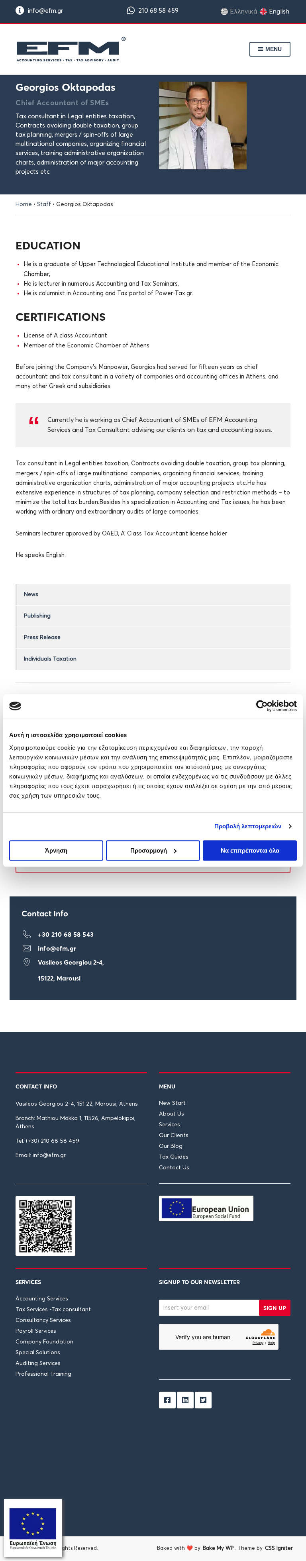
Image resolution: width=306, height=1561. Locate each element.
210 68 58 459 (157, 11)
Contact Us (174, 1168)
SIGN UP (274, 1308)
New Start (172, 1103)
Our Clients (173, 1135)
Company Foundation (44, 1342)
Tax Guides (173, 1157)
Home (24, 204)
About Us (171, 1114)
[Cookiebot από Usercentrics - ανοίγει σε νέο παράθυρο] (262, 706)
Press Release (42, 637)
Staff (44, 204)
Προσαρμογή (148, 850)
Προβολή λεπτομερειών (248, 826)
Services (169, 1125)
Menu (273, 49)
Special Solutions (38, 1352)
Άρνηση (56, 850)
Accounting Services (42, 1299)
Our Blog (170, 1146)
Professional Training (43, 1374)
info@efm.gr (44, 11)
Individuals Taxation (50, 659)
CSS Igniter (279, 1548)
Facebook (167, 1400)
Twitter (203, 1400)
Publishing (37, 616)
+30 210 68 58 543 (66, 934)
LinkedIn (185, 1400)
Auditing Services (38, 1363)
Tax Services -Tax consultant (53, 1309)
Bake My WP (218, 1548)
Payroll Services (36, 1331)
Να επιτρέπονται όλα (250, 850)
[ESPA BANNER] (33, 1528)
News (31, 594)
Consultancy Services (43, 1320)
